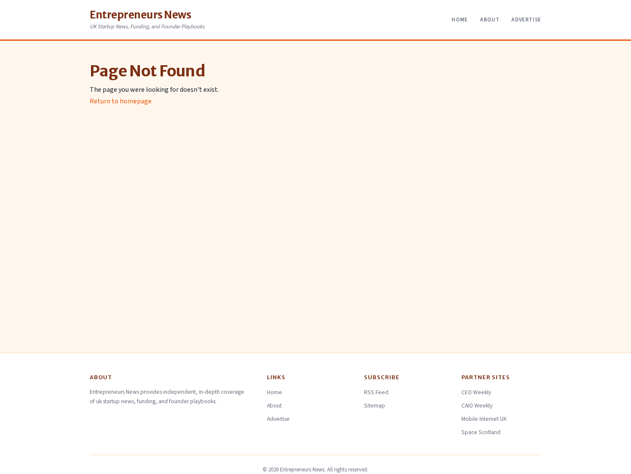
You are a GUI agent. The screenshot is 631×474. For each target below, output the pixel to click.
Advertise (526, 20)
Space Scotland (481, 432)
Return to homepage (121, 101)
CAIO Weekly (476, 406)
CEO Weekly (476, 392)
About (489, 20)
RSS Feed (376, 392)
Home (460, 20)
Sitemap (374, 406)
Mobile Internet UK (484, 419)
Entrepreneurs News (140, 14)
